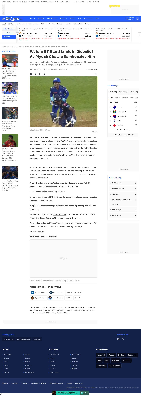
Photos (36, 24)
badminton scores (81, 307)
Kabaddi (115, 360)
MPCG (90, 2)
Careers (69, 383)
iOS (68, 313)
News (29, 24)
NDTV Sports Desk (36, 69)
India (119, 121)
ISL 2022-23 (55, 354)
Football (41, 19)
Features (28, 365)
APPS (75, 2)
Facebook (50, 310)
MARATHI (96, 2)
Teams (6, 369)
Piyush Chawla (42, 158)
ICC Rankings (116, 210)
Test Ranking (113, 92)
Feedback (24, 383)
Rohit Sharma (116, 215)
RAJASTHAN (82, 2)
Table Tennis (114, 366)
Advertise (5, 383)
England (120, 125)
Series (27, 354)
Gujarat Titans (58, 292)
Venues (6, 372)
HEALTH (51, 2)
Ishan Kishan (41, 223)
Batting (117, 97)
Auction (52, 24)
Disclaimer (34, 383)
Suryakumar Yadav (39, 148)
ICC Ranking (29, 372)
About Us (14, 383)
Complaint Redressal (56, 383)
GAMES (62, 2)
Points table (78, 24)
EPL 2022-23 (76, 354)
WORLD (9, 2)
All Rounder (134, 97)
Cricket (32, 19)
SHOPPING (69, 2)
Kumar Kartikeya (52, 218)
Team (111, 97)
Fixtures (60, 24)
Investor (43, 383)
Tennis (72, 19)
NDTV (4, 2)
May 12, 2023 (59, 192)
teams (87, 24)
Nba (106, 360)
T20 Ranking (134, 92)
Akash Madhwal (59, 214)
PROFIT (15, 2)
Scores (22, 24)
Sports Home (5, 46)
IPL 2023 (8, 23)
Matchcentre (55, 372)
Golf (79, 19)
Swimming (101, 366)
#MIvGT (87, 183)
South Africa (122, 111)
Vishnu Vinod (55, 223)
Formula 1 (63, 19)
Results (68, 24)
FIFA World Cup (117, 183)
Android (62, 313)
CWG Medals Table (118, 188)
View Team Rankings (123, 130)
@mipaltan (50, 186)
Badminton (88, 19)
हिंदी (20, 2)
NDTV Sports (34, 310)
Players (27, 369)
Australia (120, 107)
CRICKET (31, 2)
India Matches (8, 33)
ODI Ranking (123, 92)
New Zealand (122, 116)
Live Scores (8, 354)
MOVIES (24, 2)
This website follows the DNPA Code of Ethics (81, 387)
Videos (43, 24)
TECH (56, 2)
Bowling (125, 97)
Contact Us (79, 383)
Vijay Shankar (77, 155)
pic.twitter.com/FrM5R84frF (66, 186)
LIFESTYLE (44, 2)
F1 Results (91, 307)
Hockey (121, 355)
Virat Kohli (115, 194)
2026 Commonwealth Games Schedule (121, 202)
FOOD (37, 2)
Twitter (68, 310)
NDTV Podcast (52, 19)
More (95, 24)
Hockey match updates (66, 307)
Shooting (126, 360)
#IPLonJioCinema (37, 186)
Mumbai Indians (41, 292)
